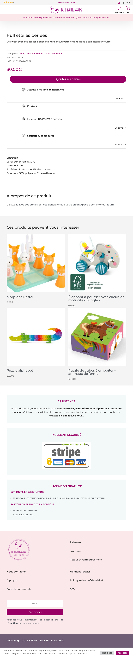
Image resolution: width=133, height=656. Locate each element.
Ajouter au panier (68, 79)
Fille (22, 53)
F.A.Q (128, 3)
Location (30, 53)
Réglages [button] (107, 652)
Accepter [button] (122, 652)
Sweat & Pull (43, 53)
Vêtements (56, 53)
